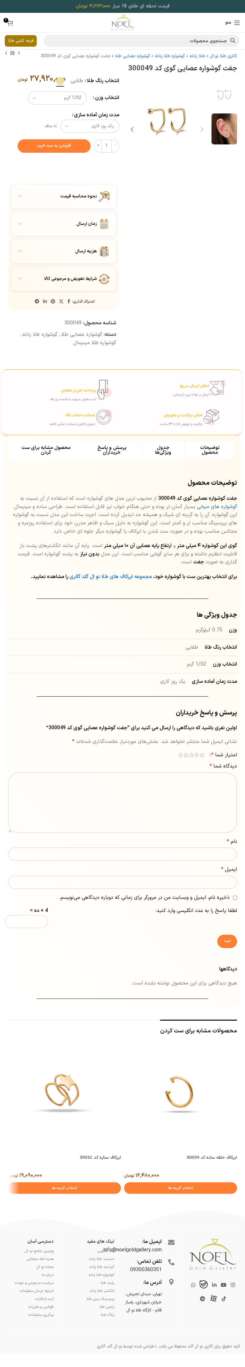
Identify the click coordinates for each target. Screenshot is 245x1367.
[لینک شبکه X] (61, 301)
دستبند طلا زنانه (101, 1259)
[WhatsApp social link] (193, 1285)
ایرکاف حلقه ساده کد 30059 (212, 1158)
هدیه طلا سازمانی (40, 1259)
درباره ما (48, 1275)
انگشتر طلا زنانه (102, 1291)
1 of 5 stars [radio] (202, 755)
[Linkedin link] (45, 301)
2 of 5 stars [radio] (196, 755)
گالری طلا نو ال (223, 56)
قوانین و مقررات (41, 1307)
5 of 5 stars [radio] (180, 755)
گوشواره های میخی (217, 507)
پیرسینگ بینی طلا (100, 1299)
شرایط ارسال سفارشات (37, 1291)
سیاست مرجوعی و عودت (34, 1283)
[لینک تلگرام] (37, 301)
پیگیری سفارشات (41, 1315)
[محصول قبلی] (19, 53)
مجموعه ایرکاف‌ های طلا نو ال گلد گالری (111, 577)
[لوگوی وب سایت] (123, 22)
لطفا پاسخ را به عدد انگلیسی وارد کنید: (196, 911)
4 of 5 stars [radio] (186, 755)
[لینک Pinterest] (53, 301)
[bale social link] (204, 1285)
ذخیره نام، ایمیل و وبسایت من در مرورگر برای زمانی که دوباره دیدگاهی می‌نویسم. (144, 897)
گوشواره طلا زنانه (170, 56)
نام (232, 842)
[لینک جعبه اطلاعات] (169, 388)
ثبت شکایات (44, 1299)
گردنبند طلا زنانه (101, 1267)
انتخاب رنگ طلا (103, 81)
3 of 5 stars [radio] (191, 755)
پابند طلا (107, 1283)
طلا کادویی (106, 1251)
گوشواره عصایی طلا (132, 56)
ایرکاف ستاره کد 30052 (100, 1158)
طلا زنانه (197, 56)
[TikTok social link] (223, 1299)
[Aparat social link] (213, 1299)
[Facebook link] (68, 301)
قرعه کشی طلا (20, 40)
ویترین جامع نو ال (39, 1251)
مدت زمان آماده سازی (96, 115)
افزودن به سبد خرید (54, 146)
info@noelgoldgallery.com (132, 1250)
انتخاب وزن (107, 98)
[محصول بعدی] (6, 53)
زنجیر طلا (107, 1307)
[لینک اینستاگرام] (233, 1285)
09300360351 (146, 1270)
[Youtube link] (223, 1285)
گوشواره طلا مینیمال (94, 343)
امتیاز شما (224, 755)
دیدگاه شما (223, 766)
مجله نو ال (45, 1267)
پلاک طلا (107, 1315)
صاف (48, 126)
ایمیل (229, 869)
